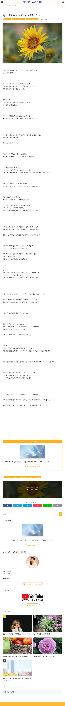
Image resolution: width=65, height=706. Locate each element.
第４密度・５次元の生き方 (32, 19)
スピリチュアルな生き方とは (18, 19)
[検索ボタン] (63, 2)
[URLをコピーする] (57, 505)
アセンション (7, 19)
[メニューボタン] (2, 2)
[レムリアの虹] (32, 2)
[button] (7, 505)
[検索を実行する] (60, 514)
